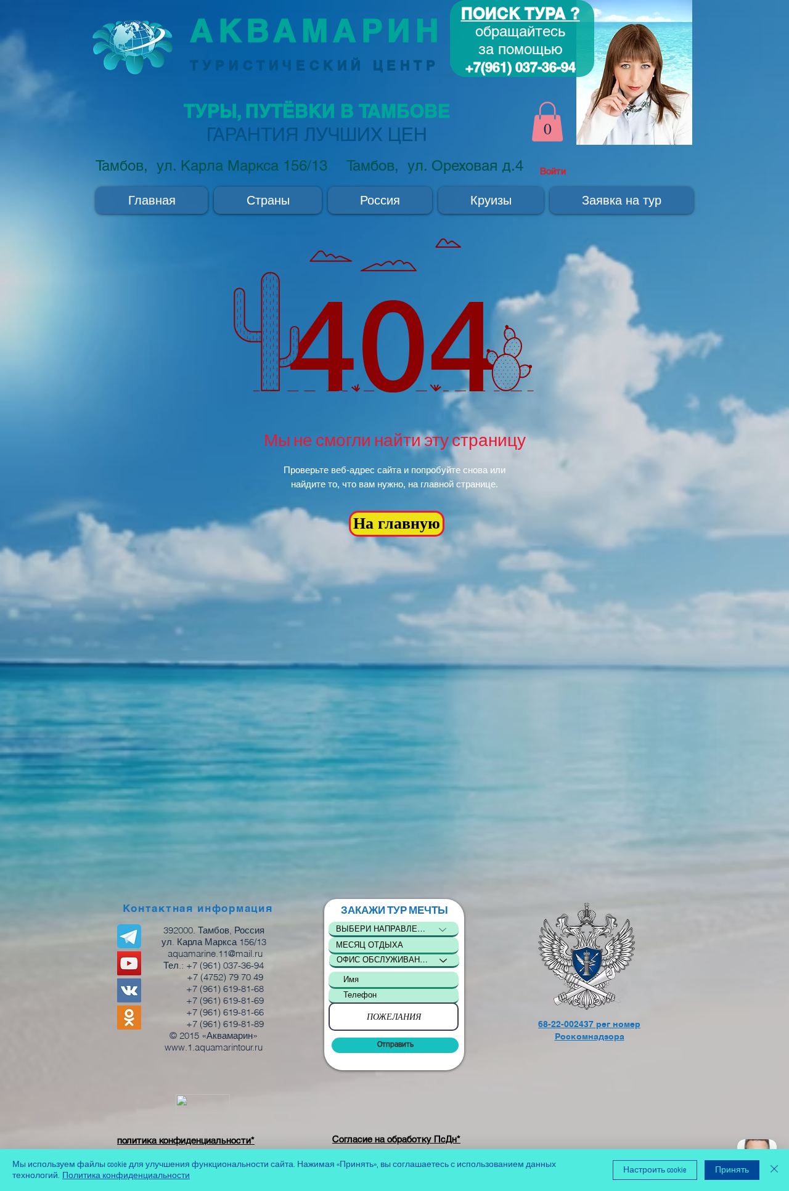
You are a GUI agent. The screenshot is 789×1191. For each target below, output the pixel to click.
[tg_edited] (129, 936)
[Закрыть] (774, 1170)
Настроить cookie (655, 1170)
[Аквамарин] (129, 963)
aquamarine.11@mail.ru (215, 953)
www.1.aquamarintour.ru (214, 1047)
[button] (547, 122)
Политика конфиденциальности (126, 1175)
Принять (732, 1170)
